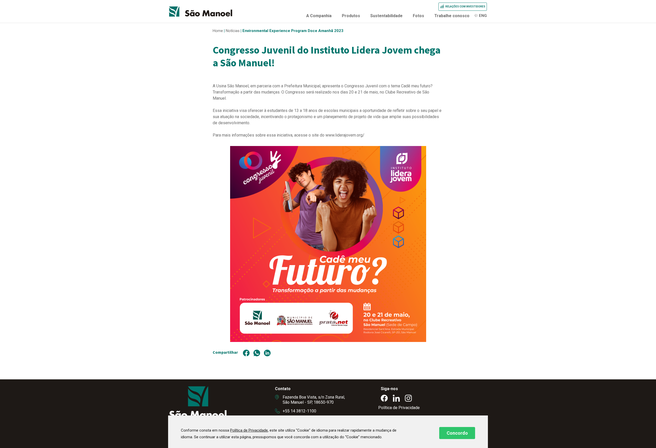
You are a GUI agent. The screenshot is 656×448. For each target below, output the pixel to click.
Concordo (457, 433)
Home (218, 30)
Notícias (233, 30)
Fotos (418, 15)
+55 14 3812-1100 (299, 411)
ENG (483, 15)
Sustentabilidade (386, 15)
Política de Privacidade (399, 407)
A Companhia (319, 15)
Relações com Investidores (465, 6)
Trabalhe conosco (451, 15)
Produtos (351, 15)
